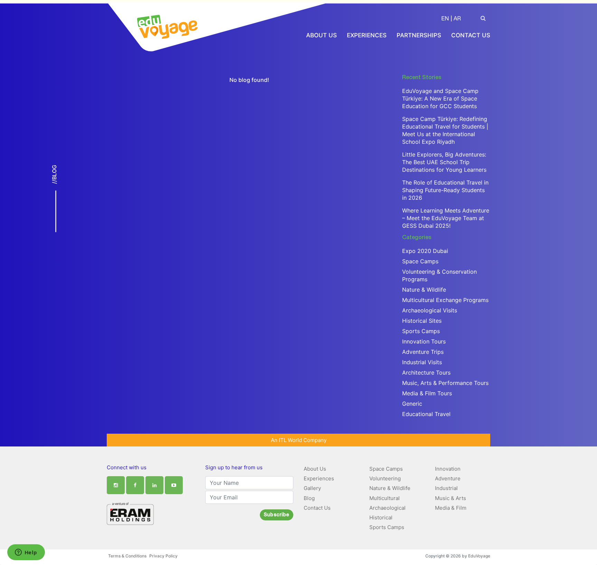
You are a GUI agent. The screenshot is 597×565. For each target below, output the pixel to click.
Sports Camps (421, 331)
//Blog (54, 174)
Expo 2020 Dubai (425, 250)
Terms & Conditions (127, 555)
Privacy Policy (163, 555)
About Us (321, 35)
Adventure (448, 478)
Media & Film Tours (427, 393)
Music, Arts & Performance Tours (445, 382)
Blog (309, 498)
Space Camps (420, 261)
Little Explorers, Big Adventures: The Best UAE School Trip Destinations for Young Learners (444, 162)
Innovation (448, 468)
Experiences (367, 35)
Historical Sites (422, 320)
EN (445, 19)
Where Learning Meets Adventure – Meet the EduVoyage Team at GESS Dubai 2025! (445, 218)
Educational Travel (426, 414)
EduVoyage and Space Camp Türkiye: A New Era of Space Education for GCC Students (440, 98)
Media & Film (450, 508)
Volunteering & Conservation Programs (439, 275)
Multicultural (384, 498)
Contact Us (470, 35)
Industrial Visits (422, 362)
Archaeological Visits (429, 310)
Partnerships (419, 35)
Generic (412, 403)
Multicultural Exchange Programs (445, 299)
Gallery (312, 488)
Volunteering (385, 478)
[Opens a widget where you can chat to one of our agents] (26, 553)
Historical (380, 517)
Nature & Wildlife (424, 289)
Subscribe (277, 515)
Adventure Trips (423, 351)
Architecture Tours (426, 372)
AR (457, 19)
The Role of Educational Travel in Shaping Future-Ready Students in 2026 (445, 190)
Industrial (446, 488)
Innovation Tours (424, 341)
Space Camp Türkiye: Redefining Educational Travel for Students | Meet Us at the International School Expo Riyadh (445, 130)
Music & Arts (450, 498)
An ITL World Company (298, 440)
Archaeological (387, 508)
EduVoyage (479, 555)
